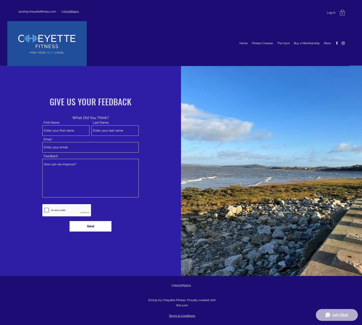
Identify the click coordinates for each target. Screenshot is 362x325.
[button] (342, 13)
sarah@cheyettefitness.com (37, 11)
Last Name (101, 122)
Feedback (51, 156)
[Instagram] (343, 43)
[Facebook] (337, 43)
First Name (51, 122)
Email (48, 139)
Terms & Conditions (182, 315)
